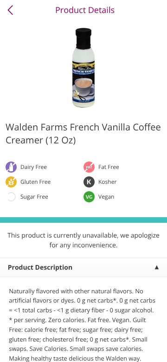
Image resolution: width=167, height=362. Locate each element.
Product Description (40, 267)
